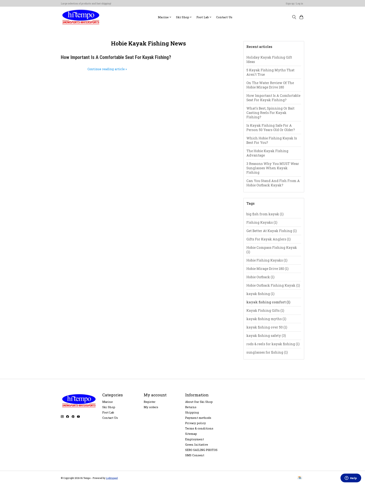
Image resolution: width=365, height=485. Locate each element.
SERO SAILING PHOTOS (201, 450)
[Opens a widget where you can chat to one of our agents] (350, 478)
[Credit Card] (299, 478)
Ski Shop (108, 407)
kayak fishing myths (266, 319)
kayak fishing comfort (268, 302)
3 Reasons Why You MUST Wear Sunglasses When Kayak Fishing (272, 168)
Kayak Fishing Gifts (265, 310)
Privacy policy (195, 423)
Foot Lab (108, 412)
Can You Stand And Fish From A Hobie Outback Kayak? (273, 183)
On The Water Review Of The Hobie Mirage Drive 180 (270, 85)
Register (150, 402)
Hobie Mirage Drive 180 (267, 268)
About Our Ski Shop (199, 402)
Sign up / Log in (294, 3)
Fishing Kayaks (261, 222)
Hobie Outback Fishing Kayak (273, 285)
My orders (151, 407)
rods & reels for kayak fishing (273, 344)
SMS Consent (194, 455)
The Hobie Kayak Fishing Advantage (267, 153)
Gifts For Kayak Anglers (268, 239)
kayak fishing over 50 (266, 327)
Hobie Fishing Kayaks (266, 260)
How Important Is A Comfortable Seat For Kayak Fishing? (116, 57)
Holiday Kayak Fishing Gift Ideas (269, 59)
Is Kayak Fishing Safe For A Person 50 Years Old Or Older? (270, 127)
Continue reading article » (107, 69)
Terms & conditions (199, 428)
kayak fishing (260, 294)
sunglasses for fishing (267, 352)
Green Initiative (196, 444)
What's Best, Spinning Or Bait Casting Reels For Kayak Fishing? (270, 112)
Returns (190, 407)
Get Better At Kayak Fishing (271, 231)
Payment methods (198, 418)
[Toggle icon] (294, 17)
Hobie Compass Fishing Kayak (271, 249)
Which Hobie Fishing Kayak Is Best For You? (271, 140)
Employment (194, 439)
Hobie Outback (260, 277)
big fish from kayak (265, 214)
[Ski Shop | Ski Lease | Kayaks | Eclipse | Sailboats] (81, 17)
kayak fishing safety (266, 335)
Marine (107, 402)
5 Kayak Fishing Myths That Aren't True (270, 72)
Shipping (192, 412)
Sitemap (191, 434)
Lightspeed (112, 477)
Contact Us (224, 17)
